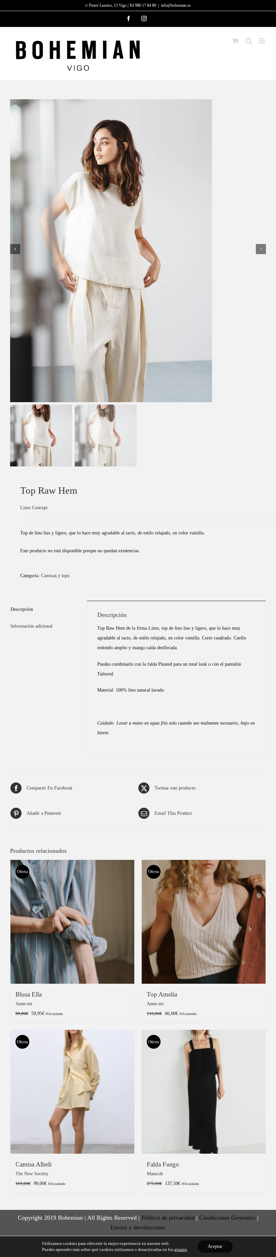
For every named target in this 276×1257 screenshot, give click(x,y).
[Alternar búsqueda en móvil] (248, 40)
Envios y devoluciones (138, 1227)
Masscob (155, 1173)
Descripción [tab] (21, 609)
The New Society (31, 1173)
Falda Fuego (163, 1164)
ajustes (180, 1249)
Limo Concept (33, 507)
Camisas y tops (55, 575)
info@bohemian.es (176, 5)
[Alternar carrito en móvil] (235, 40)
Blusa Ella (28, 994)
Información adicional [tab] (31, 626)
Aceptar (215, 1246)
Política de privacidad (168, 1217)
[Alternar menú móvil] (262, 40)
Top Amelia (162, 994)
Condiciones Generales (227, 1217)
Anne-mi (23, 1003)
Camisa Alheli (33, 1164)
